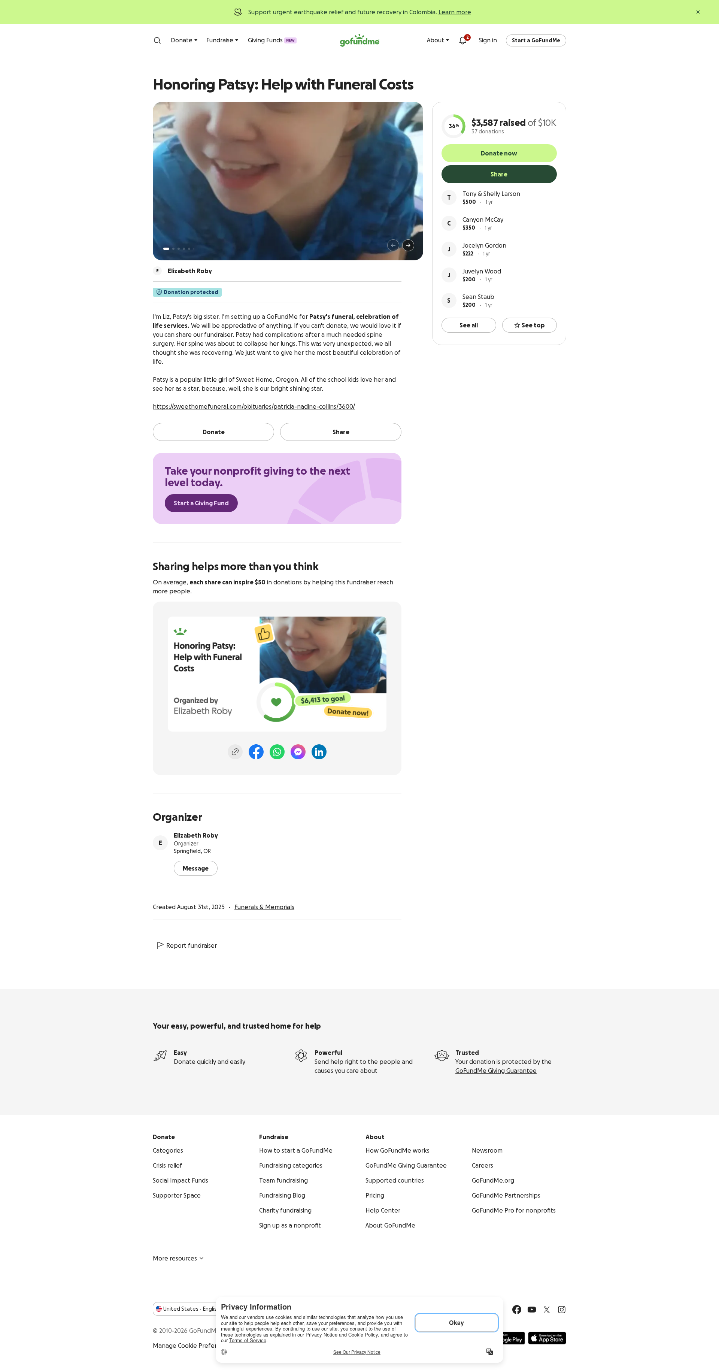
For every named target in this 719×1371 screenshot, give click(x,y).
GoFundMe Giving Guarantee (496, 1070)
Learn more (455, 12)
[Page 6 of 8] (193, 248)
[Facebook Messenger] (298, 752)
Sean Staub (478, 296)
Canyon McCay (482, 219)
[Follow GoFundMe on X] (546, 1309)
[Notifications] (462, 40)
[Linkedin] (319, 752)
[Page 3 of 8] (179, 249)
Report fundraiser (191, 945)
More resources (175, 1258)
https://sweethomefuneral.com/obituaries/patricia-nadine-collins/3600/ (254, 406)
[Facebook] (256, 752)
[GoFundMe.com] (359, 40)
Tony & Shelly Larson (491, 193)
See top (533, 325)
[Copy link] (235, 752)
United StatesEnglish (191, 1309)
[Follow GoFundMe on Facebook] (516, 1309)
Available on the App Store (547, 1338)
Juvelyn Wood (481, 271)
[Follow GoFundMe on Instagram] (561, 1309)
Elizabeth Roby (196, 835)
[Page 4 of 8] (184, 249)
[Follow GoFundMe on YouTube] (531, 1309)
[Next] (408, 245)
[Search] (157, 40)
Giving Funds (271, 40)
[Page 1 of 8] (166, 249)
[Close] (698, 12)
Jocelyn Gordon (484, 245)
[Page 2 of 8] (173, 249)
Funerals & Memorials (264, 907)
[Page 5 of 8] (189, 249)
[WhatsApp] (277, 752)
